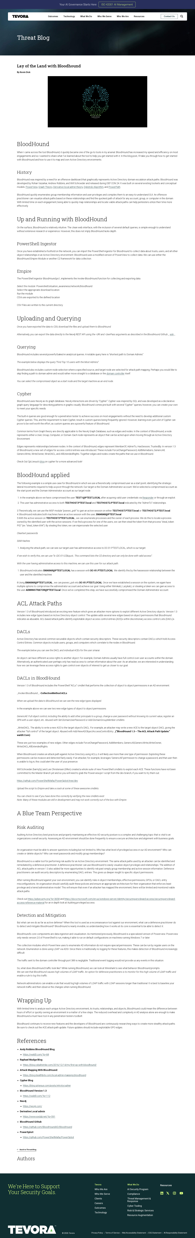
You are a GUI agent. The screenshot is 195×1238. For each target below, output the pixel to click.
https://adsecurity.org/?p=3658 (44, 898)
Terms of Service (112, 1233)
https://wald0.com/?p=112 (36, 1095)
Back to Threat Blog (28, 1149)
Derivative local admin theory (68, 187)
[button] (181, 17)
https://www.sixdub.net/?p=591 (39, 1116)
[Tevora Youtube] (181, 1193)
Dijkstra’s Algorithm (93, 187)
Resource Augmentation (140, 1215)
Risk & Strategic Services (140, 1210)
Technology (69, 16)
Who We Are (123, 16)
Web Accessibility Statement (134, 1233)
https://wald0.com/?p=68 (36, 1054)
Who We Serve (104, 16)
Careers (99, 1203)
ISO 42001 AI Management (117, 4)
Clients (98, 1198)
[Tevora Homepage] (20, 16)
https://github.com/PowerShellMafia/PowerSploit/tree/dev (47, 780)
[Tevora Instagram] (174, 1193)
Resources (139, 16)
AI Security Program (137, 1189)
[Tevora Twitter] (167, 1193)
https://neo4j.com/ (32, 1106)
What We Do (86, 16)
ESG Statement (154, 1233)
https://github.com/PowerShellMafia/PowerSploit (48, 1137)
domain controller (116, 373)
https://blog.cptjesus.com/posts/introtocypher (47, 1085)
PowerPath (114, 187)
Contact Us (169, 16)
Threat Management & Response (139, 1200)
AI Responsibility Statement (175, 1233)
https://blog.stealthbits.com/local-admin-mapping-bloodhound (54, 1075)
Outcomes (53, 16)
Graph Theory (45, 187)
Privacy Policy (97, 1233)
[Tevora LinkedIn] (161, 1193)
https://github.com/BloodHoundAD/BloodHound (47, 1127)
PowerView (32, 187)
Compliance (133, 1194)
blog (42, 461)
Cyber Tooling (134, 1206)
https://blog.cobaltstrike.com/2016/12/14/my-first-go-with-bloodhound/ (60, 1064)
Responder (148, 497)
